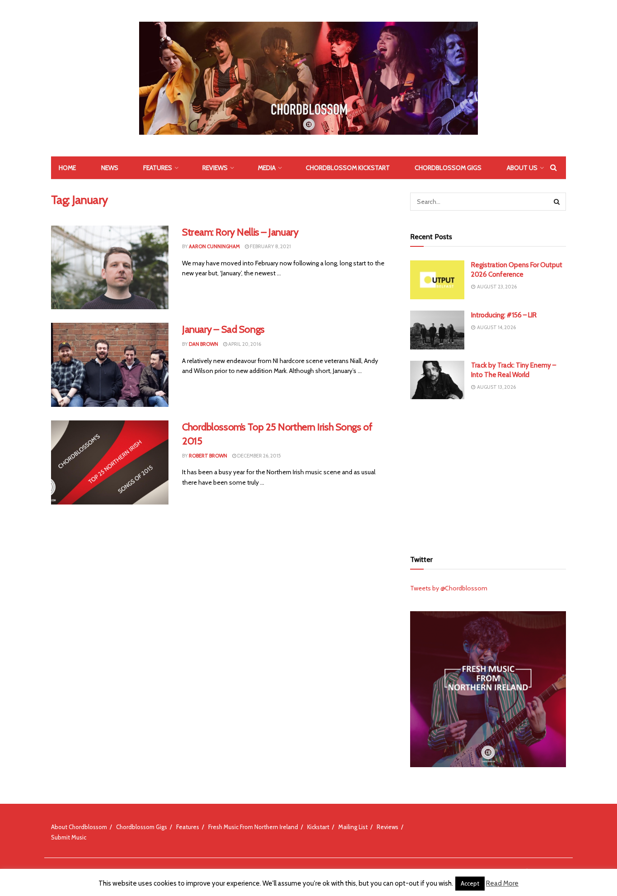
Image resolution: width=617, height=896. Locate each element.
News (109, 168)
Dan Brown (203, 344)
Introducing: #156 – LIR (504, 315)
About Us (522, 168)
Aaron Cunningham (214, 246)
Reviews (215, 168)
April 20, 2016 (244, 344)
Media (267, 168)
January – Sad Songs (223, 329)
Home (67, 168)
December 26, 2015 (258, 456)
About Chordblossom (79, 826)
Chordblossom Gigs (448, 168)
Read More (502, 883)
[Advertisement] (488, 473)
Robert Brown (208, 456)
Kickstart (318, 826)
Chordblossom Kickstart (348, 168)
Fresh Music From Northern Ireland (253, 826)
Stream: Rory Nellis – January (240, 232)
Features (157, 168)
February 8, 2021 (270, 246)
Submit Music (68, 837)
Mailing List (353, 826)
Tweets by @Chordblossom (448, 588)
